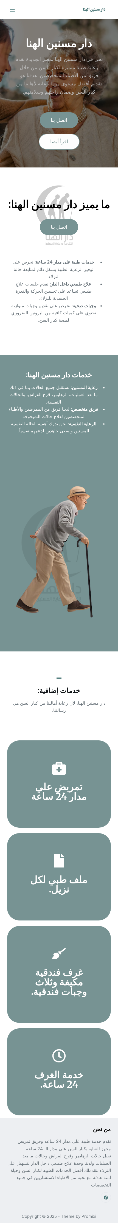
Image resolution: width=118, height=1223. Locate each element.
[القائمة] (12, 9)
